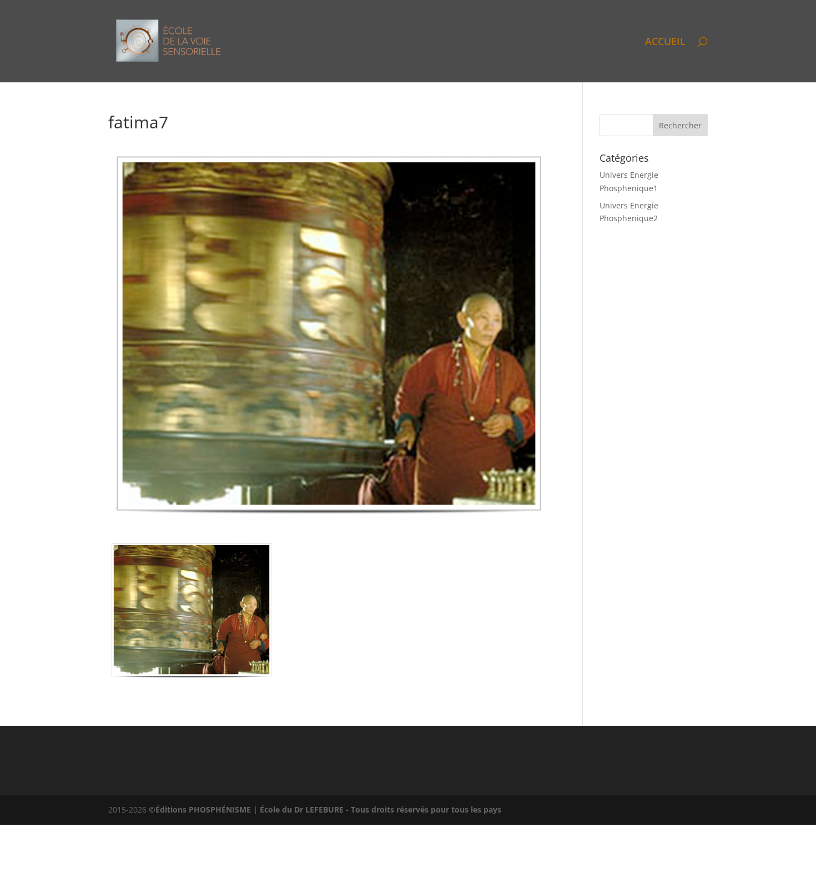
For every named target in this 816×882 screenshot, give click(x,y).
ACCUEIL (665, 42)
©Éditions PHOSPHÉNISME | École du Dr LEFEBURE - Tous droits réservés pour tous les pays (325, 809)
